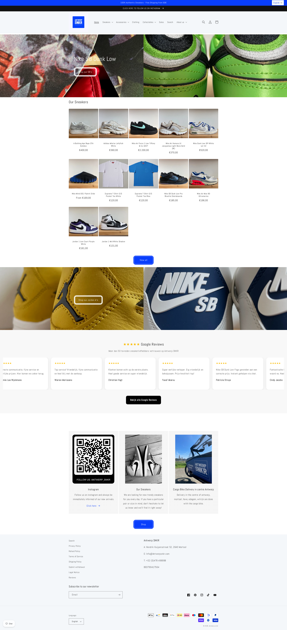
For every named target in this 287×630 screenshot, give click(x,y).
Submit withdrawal (77, 567)
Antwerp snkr (213, 626)
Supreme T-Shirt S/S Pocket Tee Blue (143, 194)
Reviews (72, 577)
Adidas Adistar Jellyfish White (113, 144)
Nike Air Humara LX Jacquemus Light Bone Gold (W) (173, 146)
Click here (91, 505)
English (75, 621)
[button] (107, 22)
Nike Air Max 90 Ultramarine (203, 194)
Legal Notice (74, 572)
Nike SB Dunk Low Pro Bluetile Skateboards (173, 194)
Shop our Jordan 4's (88, 300)
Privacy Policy (75, 546)
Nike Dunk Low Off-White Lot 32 (203, 144)
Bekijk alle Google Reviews (143, 399)
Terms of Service (76, 556)
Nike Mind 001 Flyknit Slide (83, 193)
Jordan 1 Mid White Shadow (113, 241)
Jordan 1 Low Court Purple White (83, 242)
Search (72, 540)
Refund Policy (74, 551)
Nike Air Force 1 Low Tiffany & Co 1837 (143, 144)
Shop (143, 524)
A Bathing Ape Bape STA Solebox (83, 144)
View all (143, 260)
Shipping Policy (75, 561)
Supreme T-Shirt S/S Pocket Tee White (113, 194)
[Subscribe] (119, 594)
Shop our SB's (85, 71)
